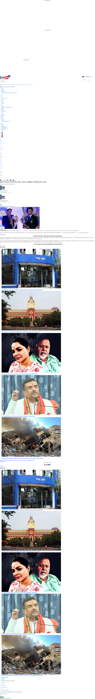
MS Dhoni (14, 460)
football (3, 679)
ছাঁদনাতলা (3, 130)
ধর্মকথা (2, 101)
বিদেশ (9, 84)
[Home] (5, 77)
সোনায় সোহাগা (3, 129)
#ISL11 (3, 89)
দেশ (7, 84)
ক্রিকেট (2, 98)
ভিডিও (2, 118)
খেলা (16, 84)
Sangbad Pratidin (5, 677)
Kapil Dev (10, 460)
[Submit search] (88, 81)
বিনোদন (19, 84)
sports (3, 678)
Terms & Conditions (5, 689)
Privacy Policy (4, 687)
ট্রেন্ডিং (2, 116)
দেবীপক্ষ (3, 125)
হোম (2, 88)
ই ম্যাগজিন (3, 115)
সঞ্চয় (32, 84)
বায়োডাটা (3, 109)
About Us (3, 682)
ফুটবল (4, 98)
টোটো (13, 92)
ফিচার (2, 124)
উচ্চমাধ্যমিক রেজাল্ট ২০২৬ (5, 127)
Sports (17, 460)
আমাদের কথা (3, 121)
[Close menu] (0, 139)
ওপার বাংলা (3, 103)
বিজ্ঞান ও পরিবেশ (4, 110)
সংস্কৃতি (7, 107)
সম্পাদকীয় (3, 120)
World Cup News (31, 460)
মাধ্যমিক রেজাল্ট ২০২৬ (4, 126)
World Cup (26, 460)
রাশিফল (30, 84)
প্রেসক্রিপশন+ (13, 84)
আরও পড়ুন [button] (1, 465)
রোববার (2, 123)
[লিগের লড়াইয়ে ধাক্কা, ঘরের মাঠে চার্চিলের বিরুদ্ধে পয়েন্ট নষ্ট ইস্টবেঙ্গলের (48, 244)
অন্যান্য (6, 98)
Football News (6, 460)
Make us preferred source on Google (7, 206)
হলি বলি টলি (3, 107)
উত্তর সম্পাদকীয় (7, 121)
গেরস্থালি (15, 92)
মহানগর (3, 84)
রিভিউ (5, 107)
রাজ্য (5, 84)
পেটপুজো (10, 92)
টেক (12, 92)
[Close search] (82, 78)
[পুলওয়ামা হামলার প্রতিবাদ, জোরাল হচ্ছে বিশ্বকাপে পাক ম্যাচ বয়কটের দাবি (47, 236)
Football (1, 460)
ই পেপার (3, 114)
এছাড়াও (1, 177)
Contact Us (4, 685)
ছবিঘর (27, 84)
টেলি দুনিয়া (10, 107)
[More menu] (94, 84)
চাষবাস (2, 112)
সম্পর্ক (6, 92)
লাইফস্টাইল (23, 84)
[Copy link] (1, 194)
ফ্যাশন (8, 92)
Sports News (21, 460)
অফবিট (2, 100)
